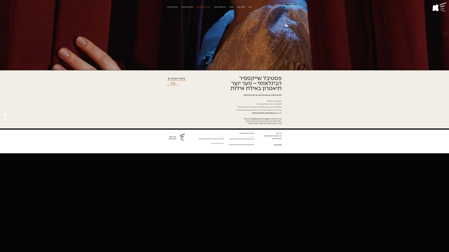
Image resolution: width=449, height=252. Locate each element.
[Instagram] (5, 109)
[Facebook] (5, 114)
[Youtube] (5, 119)
